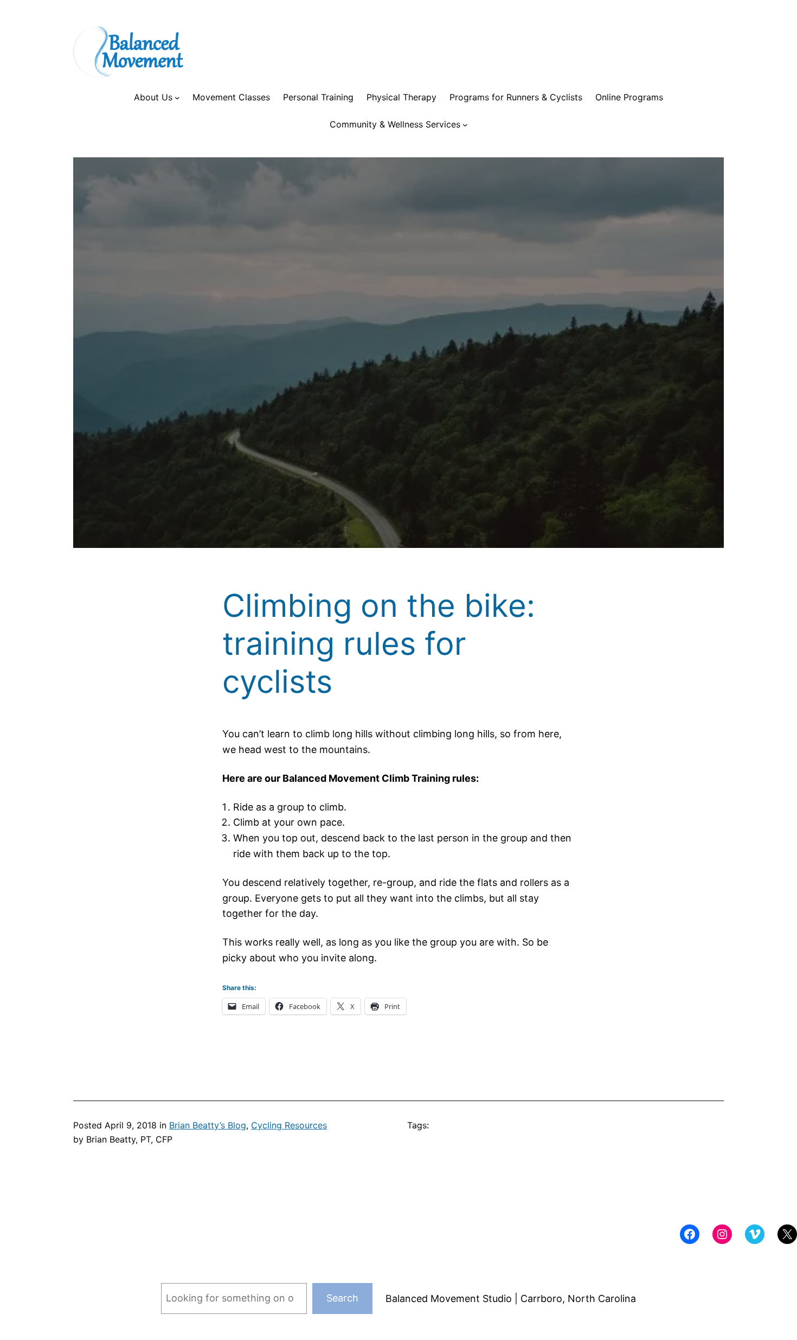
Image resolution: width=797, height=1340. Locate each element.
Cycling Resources (289, 1125)
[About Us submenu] (177, 97)
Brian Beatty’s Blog (207, 1125)
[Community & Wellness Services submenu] (465, 124)
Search (342, 1298)
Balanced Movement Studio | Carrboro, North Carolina (510, 1298)
